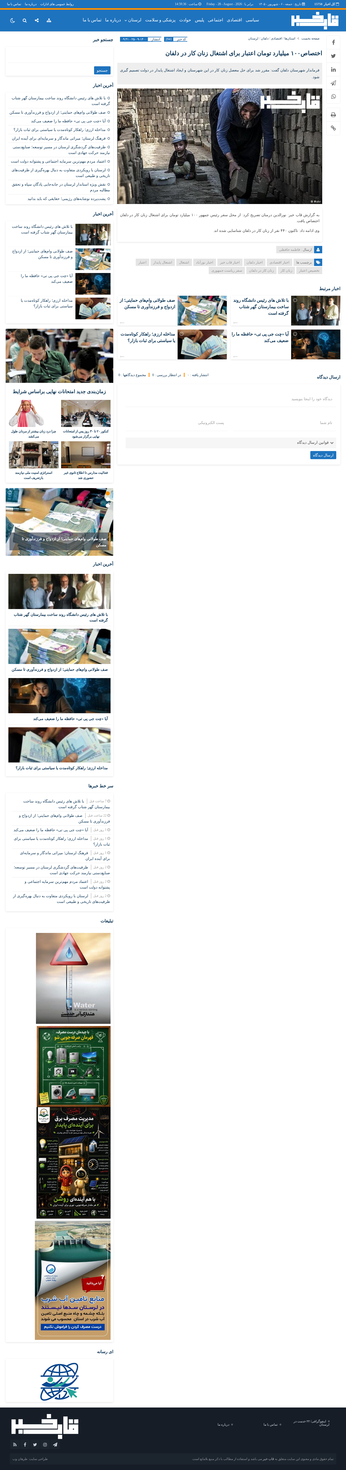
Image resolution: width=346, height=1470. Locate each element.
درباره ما (30, 4)
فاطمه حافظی (289, 250)
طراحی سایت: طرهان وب (30, 1459)
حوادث (185, 20)
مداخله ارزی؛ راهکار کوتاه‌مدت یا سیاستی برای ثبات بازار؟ (60, 130)
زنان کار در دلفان (261, 270)
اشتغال (184, 262)
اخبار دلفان (255, 262)
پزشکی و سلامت (160, 20)
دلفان (264, 38)
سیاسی (252, 20)
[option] (59, 522)
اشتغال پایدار (162, 262)
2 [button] (108, 499)
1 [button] (108, 493)
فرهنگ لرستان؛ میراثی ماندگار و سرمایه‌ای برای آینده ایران (59, 138)
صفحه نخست (310, 38)
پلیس (199, 20)
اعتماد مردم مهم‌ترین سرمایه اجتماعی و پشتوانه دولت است (58, 161)
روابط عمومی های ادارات (57, 4)
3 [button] (108, 506)
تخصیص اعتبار (309, 270)
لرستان (134, 20)
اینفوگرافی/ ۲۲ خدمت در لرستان (312, 1422)
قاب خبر (268, 1459)
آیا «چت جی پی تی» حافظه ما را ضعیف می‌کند (68, 121)
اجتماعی (215, 20)
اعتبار (142, 262)
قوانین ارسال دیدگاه (313, 442)
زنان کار (286, 270)
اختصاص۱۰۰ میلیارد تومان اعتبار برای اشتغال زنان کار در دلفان (243, 53)
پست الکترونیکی (211, 423)
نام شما (326, 423)
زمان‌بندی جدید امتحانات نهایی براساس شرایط (59, 391)
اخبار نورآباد (204, 262)
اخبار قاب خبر (230, 262)
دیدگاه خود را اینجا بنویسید (311, 399)
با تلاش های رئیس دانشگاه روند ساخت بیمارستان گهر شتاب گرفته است (261, 306)
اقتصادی (234, 20)
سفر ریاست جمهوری (226, 270)
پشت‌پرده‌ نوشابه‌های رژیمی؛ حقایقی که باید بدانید (67, 199)
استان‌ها (289, 38)
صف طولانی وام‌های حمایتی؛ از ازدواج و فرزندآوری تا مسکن (57, 112)
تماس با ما (14, 4)
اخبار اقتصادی (280, 262)
